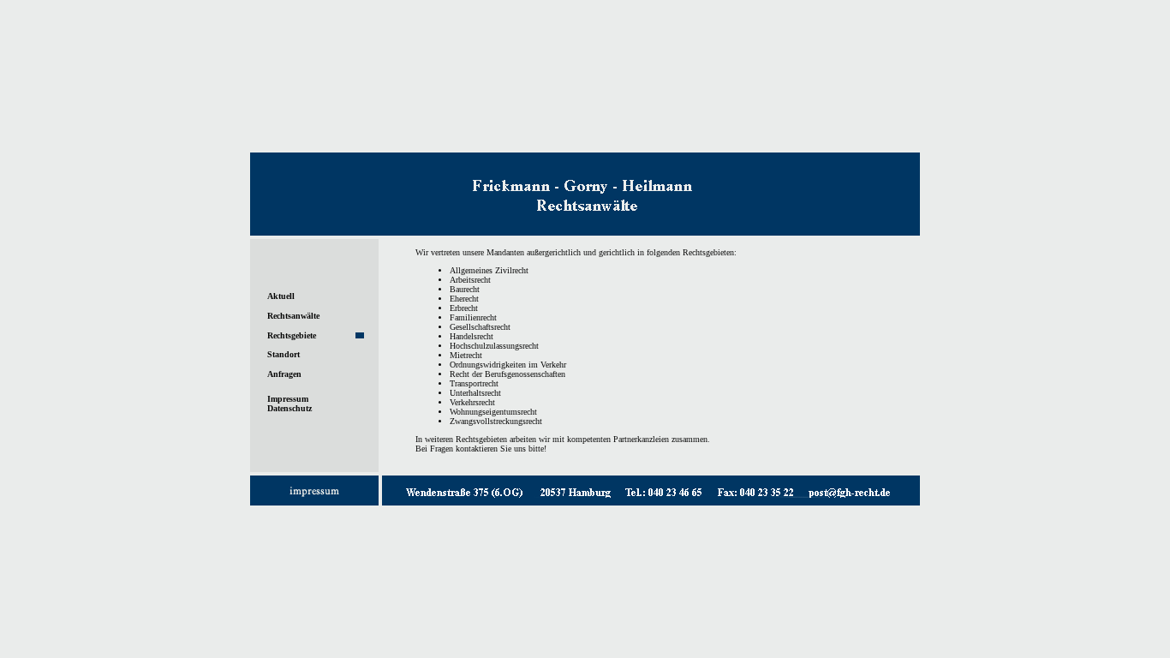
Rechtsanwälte (293, 315)
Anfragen (284, 374)
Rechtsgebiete (291, 335)
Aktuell (281, 296)
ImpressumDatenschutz (289, 403)
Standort (283, 354)
